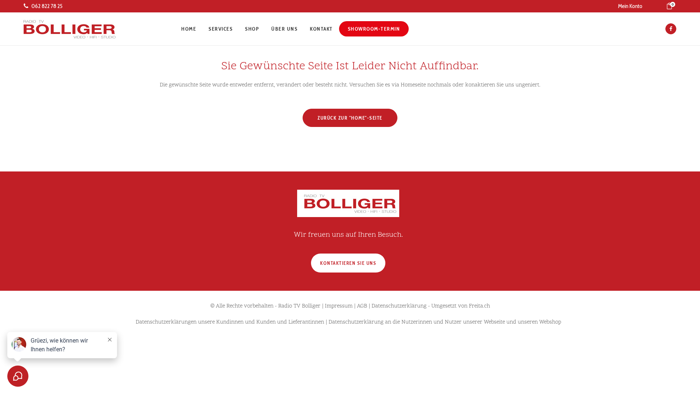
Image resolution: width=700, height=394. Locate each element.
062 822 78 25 (46, 6)
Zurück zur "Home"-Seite (350, 118)
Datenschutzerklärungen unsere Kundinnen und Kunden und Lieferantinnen (230, 322)
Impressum (339, 306)
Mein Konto (630, 6)
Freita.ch (479, 306)
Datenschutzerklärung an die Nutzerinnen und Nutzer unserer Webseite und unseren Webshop (444, 322)
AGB (362, 306)
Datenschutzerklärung (399, 306)
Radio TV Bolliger (299, 306)
